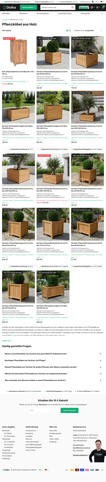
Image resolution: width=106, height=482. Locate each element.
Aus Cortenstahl (9, 442)
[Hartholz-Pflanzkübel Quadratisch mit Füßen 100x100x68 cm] (18, 169)
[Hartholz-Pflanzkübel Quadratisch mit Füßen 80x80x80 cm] (18, 286)
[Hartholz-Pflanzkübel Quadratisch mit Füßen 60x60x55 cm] (53, 52)
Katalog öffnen (28, 7)
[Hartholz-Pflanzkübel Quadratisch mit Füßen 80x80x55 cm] (87, 52)
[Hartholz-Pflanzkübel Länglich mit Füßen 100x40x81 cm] (53, 107)
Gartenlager (6, 458)
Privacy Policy (30, 450)
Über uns (53, 427)
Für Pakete (8, 433)
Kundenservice (85, 2)
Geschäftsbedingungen (34, 444)
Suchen (72, 7)
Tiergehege (6, 450)
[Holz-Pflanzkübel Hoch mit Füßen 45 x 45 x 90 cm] (18, 52)
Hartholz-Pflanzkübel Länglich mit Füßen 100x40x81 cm (52, 127)
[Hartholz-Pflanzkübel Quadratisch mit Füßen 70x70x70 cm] (53, 224)
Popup (28, 81)
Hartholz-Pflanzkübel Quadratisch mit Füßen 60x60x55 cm (52, 73)
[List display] (70, 30)
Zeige (6, 341)
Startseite (5, 19)
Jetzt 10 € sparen (69, 410)
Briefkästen (6, 430)
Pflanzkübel (6, 439)
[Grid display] (67, 30)
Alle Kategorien (6, 13)
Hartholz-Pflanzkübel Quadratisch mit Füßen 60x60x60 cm (18, 244)
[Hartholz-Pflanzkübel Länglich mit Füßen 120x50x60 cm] (53, 286)
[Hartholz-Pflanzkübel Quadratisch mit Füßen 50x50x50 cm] (87, 169)
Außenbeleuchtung (8, 453)
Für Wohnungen (9, 436)
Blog (50, 436)
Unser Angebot (8, 427)
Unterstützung (32, 427)
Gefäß (14, 335)
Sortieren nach (79, 30)
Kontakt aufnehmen (80, 455)
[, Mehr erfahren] (93, 7)
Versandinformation (32, 442)
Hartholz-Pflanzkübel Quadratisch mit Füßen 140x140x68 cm (52, 190)
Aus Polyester (9, 444)
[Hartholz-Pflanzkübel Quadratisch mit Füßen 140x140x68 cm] (53, 169)
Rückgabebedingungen (34, 447)
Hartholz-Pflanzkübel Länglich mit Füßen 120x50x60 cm (52, 307)
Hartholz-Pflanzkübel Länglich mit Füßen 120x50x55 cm (17, 127)
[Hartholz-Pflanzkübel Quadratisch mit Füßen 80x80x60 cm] (87, 224)
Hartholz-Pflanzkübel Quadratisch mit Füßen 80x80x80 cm (18, 307)
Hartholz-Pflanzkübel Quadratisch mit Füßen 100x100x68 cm (18, 190)
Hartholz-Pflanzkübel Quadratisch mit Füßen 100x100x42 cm (87, 127)
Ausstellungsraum (55, 433)
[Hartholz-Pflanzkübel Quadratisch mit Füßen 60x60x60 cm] (18, 224)
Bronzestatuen (7, 456)
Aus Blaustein (8, 447)
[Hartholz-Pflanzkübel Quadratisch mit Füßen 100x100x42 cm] (87, 107)
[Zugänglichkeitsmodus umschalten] (93, 1)
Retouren (29, 439)
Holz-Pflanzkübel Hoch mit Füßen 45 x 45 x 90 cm (18, 73)
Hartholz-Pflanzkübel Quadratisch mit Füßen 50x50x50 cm (87, 190)
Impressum (92, 455)
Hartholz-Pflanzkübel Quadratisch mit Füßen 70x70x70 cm (52, 244)
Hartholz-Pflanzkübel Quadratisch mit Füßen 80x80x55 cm (87, 73)
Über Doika (53, 430)
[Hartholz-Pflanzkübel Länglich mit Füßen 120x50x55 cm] (18, 107)
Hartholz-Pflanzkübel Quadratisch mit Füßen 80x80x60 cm (87, 244)
